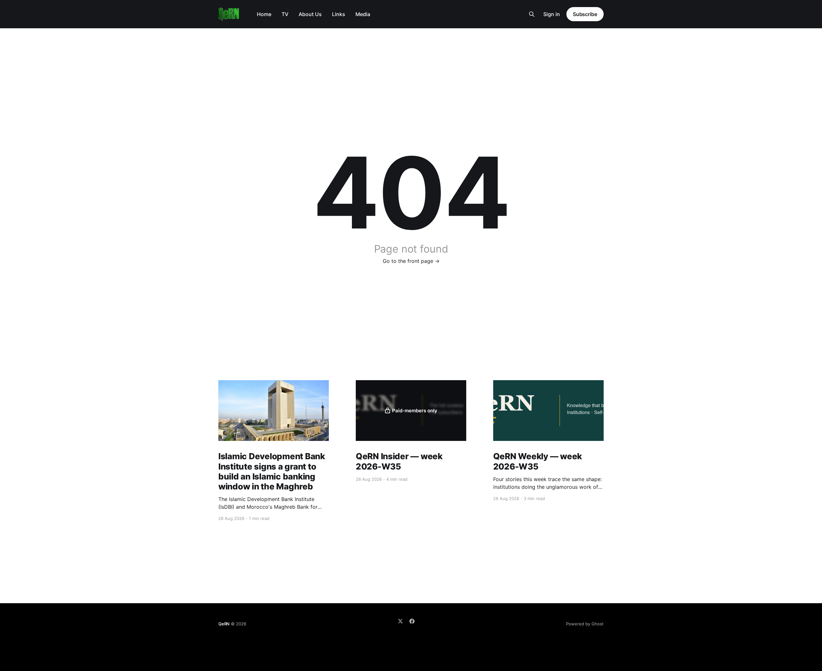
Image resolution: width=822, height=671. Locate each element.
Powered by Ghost (585, 623)
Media (362, 14)
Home (264, 14)
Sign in (551, 14)
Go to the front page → (411, 261)
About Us (310, 14)
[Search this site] (532, 14)
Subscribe (585, 14)
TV (285, 14)
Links (338, 14)
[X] (400, 621)
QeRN (224, 623)
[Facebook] (412, 621)
